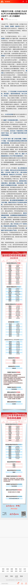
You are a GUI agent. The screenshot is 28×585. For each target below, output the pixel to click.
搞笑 (3, 571)
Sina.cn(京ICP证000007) (10, 579)
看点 (20, 569)
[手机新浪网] (2, 1)
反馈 (16, 576)
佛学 (20, 571)
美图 (12, 569)
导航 (11, 576)
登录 (21, 576)
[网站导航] (26, 1)
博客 (16, 569)
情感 (12, 571)
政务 (25, 569)
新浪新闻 (7, 1)
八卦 (7, 571)
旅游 (16, 571)
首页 (6, 576)
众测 (25, 571)
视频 (3, 569)
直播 (7, 569)
